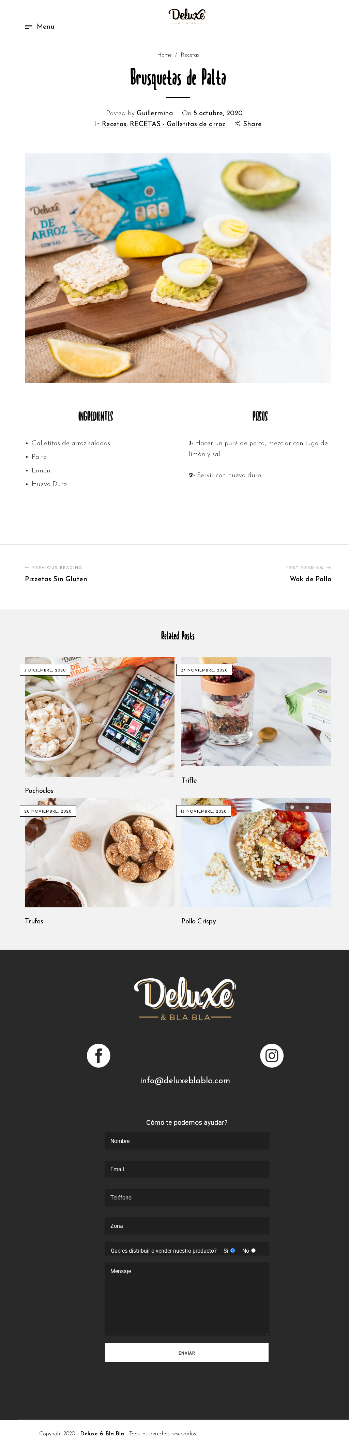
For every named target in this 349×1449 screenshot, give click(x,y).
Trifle (189, 781)
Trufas (34, 921)
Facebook (99, 1056)
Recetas (190, 55)
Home (164, 55)
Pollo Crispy (198, 921)
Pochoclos (39, 791)
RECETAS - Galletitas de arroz (178, 124)
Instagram (271, 1056)
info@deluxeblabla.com (185, 1081)
